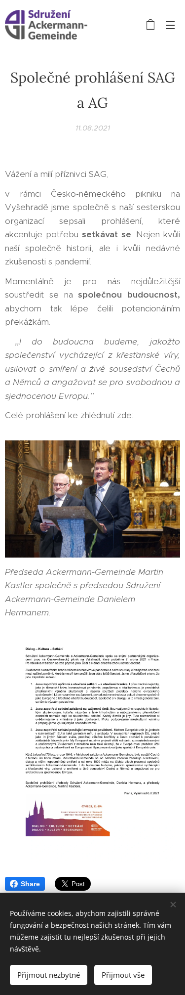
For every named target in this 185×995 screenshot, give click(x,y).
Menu (170, 25)
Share (30, 884)
